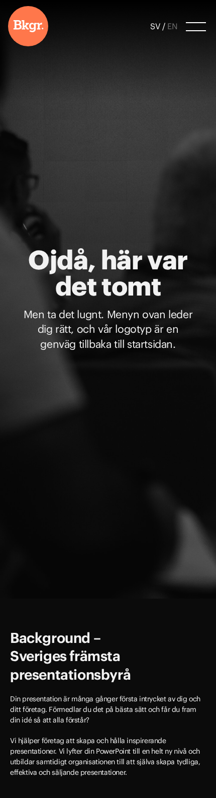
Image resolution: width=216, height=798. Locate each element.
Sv (155, 26)
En (172, 26)
